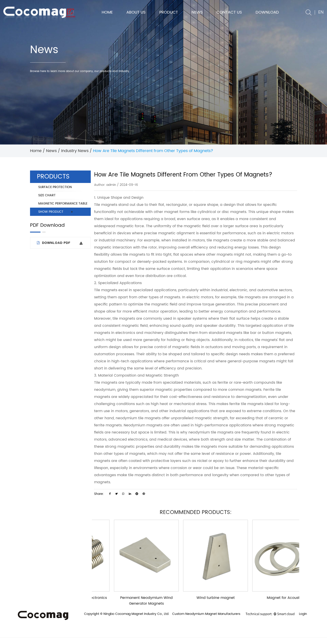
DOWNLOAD (267, 12)
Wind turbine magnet (196, 598)
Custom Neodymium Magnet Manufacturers (206, 613)
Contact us (229, 12)
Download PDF (56, 243)
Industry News (75, 151)
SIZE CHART (47, 195)
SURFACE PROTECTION (55, 187)
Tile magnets (105, 205)
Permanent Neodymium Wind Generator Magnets (126, 600)
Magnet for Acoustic (265, 598)
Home (107, 12)
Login (303, 613)
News (197, 12)
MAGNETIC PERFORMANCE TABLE (62, 203)
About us (136, 12)
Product (168, 12)
